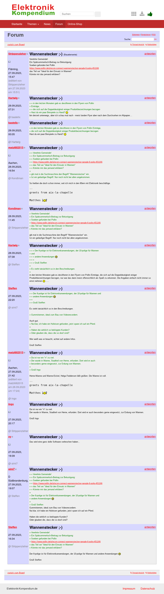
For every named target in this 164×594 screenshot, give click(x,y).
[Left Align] (98, 14)
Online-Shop (75, 24)
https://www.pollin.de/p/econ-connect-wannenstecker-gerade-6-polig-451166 (64, 68)
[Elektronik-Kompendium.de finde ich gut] (148, 15)
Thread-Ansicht (138, 44)
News (47, 24)
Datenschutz (148, 588)
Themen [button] (32, 24)
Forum (59, 24)
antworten (150, 53)
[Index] (132, 15)
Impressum (129, 588)
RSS (154, 35)
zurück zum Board (16, 44)
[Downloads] (140, 15)
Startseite (17, 24)
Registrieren (146, 35)
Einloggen (136, 35)
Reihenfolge (151, 44)
